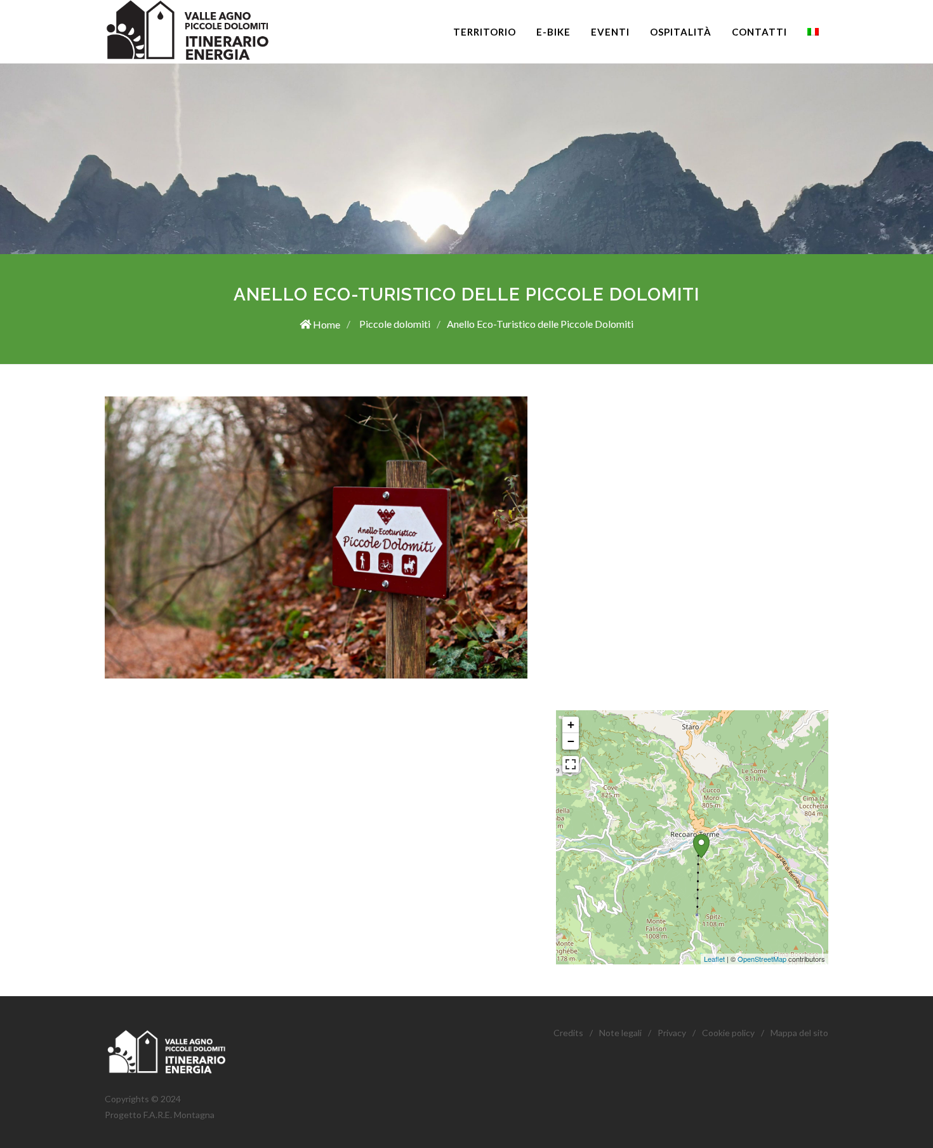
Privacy (672, 1032)
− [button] (570, 741)
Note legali (620, 1032)
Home (325, 324)
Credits (568, 1032)
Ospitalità (680, 31)
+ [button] (570, 724)
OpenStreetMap (762, 959)
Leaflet (714, 959)
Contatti (759, 31)
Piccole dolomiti (393, 324)
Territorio (484, 31)
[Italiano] (813, 32)
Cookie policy (728, 1032)
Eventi (610, 31)
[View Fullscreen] (570, 764)
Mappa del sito (799, 1032)
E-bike (553, 31)
